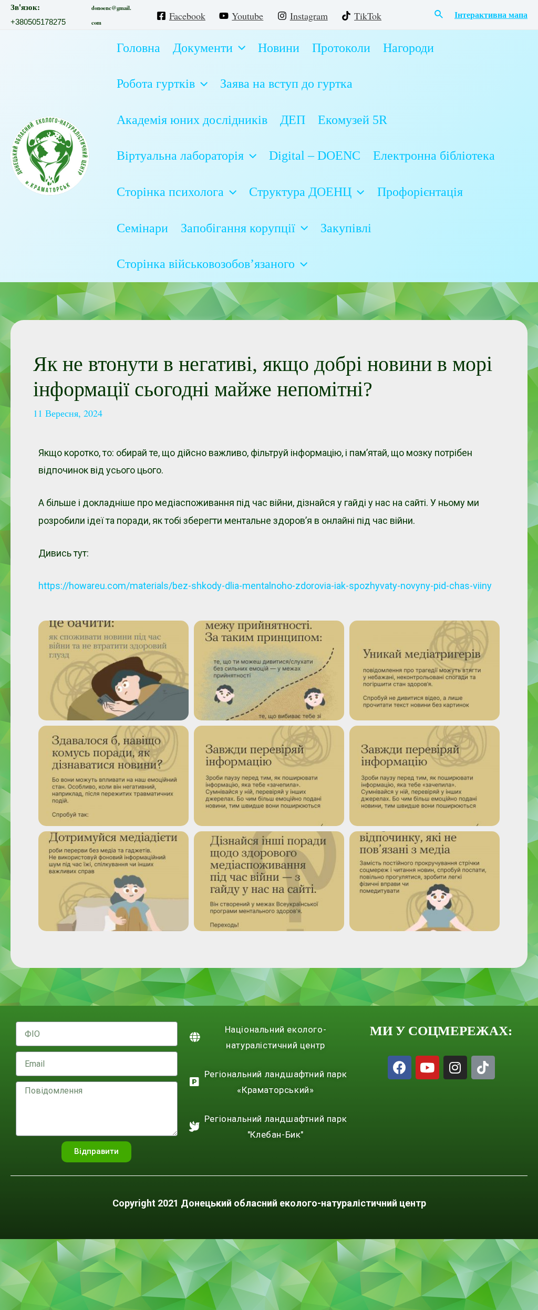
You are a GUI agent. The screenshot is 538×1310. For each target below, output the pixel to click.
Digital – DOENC (314, 155)
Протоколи (341, 48)
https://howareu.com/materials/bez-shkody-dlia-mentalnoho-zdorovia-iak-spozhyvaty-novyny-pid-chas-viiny (265, 585)
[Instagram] (455, 1067)
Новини (278, 48)
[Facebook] (399, 1067)
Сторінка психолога (170, 192)
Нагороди (408, 48)
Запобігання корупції (238, 228)
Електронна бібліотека (434, 155)
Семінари (142, 228)
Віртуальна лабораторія (180, 155)
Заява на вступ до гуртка (286, 83)
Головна (138, 48)
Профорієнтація (420, 192)
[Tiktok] (483, 1067)
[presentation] (239, 48)
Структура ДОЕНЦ (300, 192)
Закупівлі (345, 228)
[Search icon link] (439, 15)
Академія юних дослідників (192, 120)
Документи (203, 48)
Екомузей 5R (352, 120)
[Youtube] (427, 1067)
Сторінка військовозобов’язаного (206, 264)
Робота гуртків (156, 83)
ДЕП (292, 120)
